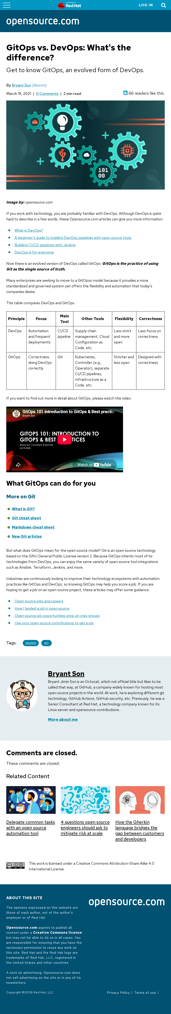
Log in (146, 5)
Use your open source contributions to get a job (54, 623)
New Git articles (27, 536)
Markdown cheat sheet (33, 527)
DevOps (31, 643)
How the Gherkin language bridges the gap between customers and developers (139, 830)
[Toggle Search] (163, 5)
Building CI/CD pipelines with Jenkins (45, 245)
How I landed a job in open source (42, 608)
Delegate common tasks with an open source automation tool (30, 827)
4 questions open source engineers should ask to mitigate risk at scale (85, 827)
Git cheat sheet (26, 518)
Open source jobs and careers (39, 601)
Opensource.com (21, 927)
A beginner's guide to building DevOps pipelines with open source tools (73, 237)
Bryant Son (21, 85)
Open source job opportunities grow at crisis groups (57, 615)
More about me (63, 719)
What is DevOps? (29, 230)
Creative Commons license (57, 932)
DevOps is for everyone (34, 252)
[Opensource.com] (42, 22)
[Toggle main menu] (6, 5)
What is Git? (23, 508)
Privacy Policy (118, 992)
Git (46, 643)
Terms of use (145, 992)
